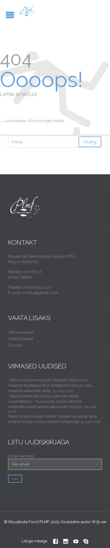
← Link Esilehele (13, 121)
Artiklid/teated (21, 339)
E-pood (15, 345)
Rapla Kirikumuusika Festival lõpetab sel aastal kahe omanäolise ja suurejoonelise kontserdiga (52, 419)
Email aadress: (21, 456)
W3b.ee (99, 521)
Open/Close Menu (10, 14)
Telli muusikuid (21, 332)
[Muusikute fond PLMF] (27, 11)
